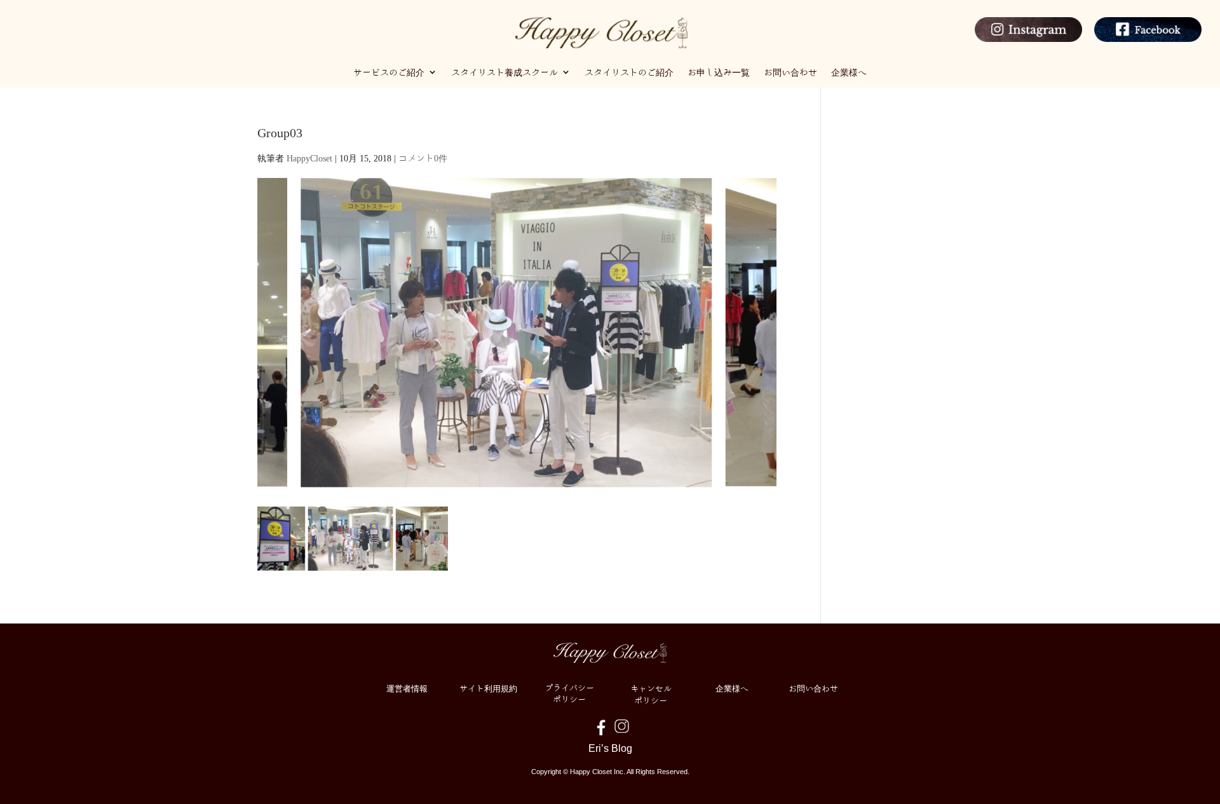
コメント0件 (422, 157)
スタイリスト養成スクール (504, 71)
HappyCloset (309, 157)
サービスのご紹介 (388, 71)
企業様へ (849, 71)
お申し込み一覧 (719, 71)
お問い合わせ (790, 71)
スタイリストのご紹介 (629, 71)
